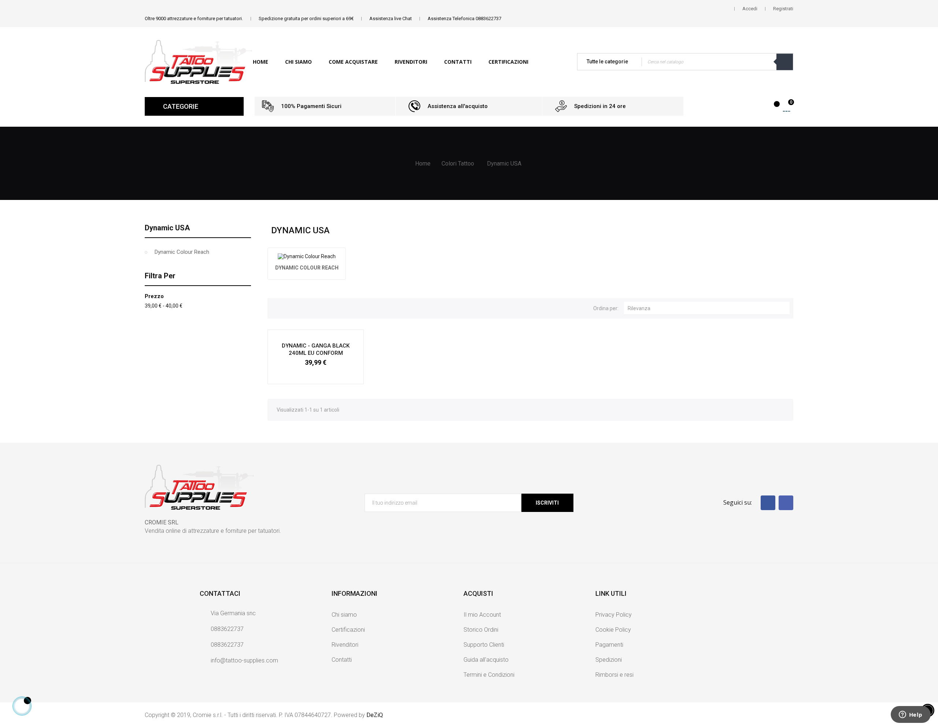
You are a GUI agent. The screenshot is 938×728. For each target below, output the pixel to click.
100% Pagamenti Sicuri (311, 106)
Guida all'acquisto (486, 659)
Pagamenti (609, 644)
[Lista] (288, 307)
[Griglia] (276, 307)
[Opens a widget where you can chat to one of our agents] (910, 715)
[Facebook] (768, 502)
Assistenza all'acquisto (458, 106)
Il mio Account (482, 614)
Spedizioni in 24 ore (600, 106)
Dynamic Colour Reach (182, 252)
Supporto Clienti (484, 644)
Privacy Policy (613, 614)
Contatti (342, 659)
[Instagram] (786, 502)
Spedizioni (608, 659)
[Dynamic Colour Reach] (307, 256)
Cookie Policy (613, 629)
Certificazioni (348, 629)
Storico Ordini (481, 629)
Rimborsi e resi (614, 674)
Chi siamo (344, 614)
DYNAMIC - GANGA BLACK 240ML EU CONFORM (316, 349)
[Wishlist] (772, 108)
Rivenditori (345, 644)
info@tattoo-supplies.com (244, 660)
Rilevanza (709, 308)
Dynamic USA (167, 227)
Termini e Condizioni (489, 674)
